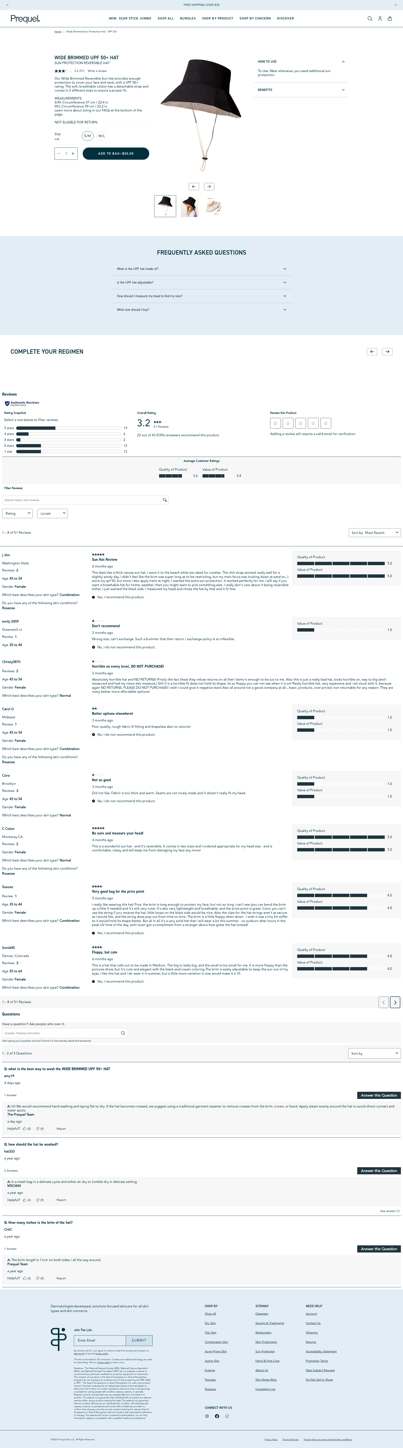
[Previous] (8, 5)
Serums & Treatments (269, 1323)
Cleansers (261, 1314)
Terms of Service (291, 1439)
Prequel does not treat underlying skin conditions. (328, 1439)
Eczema (210, 1370)
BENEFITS (265, 90)
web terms (79, 1353)
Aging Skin (212, 1361)
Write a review (97, 71)
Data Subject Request (320, 1370)
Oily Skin (210, 1332)
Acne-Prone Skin (216, 1351)
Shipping (312, 1332)
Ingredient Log (265, 1389)
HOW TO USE (267, 61)
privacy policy (102, 1353)
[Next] (395, 5)
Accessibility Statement (321, 1351)
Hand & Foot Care (267, 1361)
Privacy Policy (271, 1439)
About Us (261, 1370)
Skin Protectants (266, 1342)
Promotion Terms (317, 1361)
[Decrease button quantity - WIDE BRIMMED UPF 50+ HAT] (58, 154)
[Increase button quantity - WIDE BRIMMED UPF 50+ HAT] (74, 154)
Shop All (210, 1314)
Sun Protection (265, 1351)
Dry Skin (210, 1323)
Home (58, 32)
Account (311, 1314)
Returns (311, 1342)
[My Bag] (390, 18)
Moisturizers (263, 1332)
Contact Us (313, 1323)
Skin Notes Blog (266, 1380)
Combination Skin (216, 1342)
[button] (218, 18)
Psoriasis (210, 1380)
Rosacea (210, 1389)
